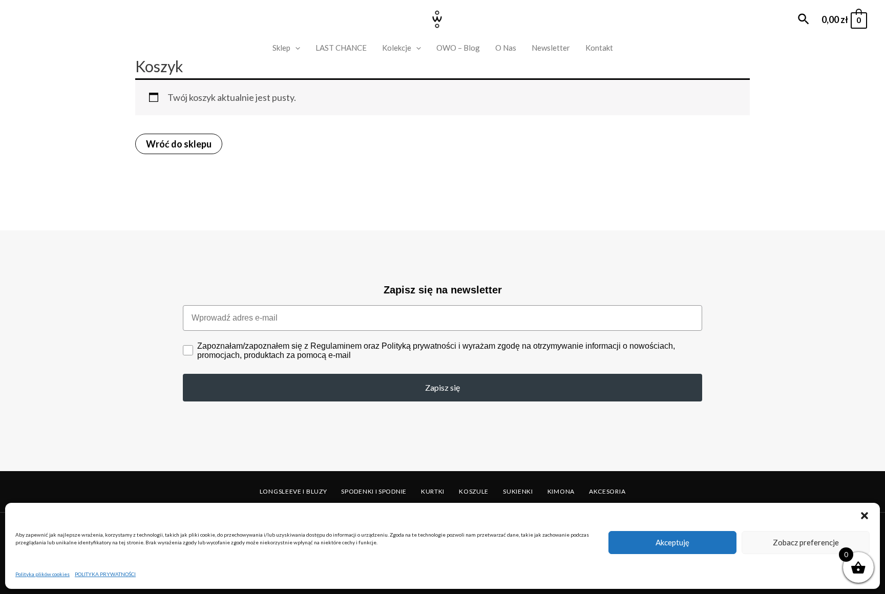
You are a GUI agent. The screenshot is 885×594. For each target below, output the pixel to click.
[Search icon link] (804, 19)
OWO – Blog (458, 47)
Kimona (561, 491)
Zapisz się (442, 387)
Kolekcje (396, 47)
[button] (864, 516)
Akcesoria (607, 491)
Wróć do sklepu (179, 144)
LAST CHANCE (341, 47)
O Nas (505, 47)
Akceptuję (672, 542)
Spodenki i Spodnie (374, 491)
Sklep (281, 47)
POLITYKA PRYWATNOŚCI (105, 574)
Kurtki (433, 491)
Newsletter (551, 47)
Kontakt (599, 47)
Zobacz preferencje (806, 542)
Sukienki (518, 491)
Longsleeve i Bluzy (293, 491)
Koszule (474, 491)
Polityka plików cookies (42, 574)
